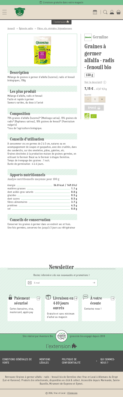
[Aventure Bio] (62, 336)
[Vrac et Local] (20, 12)
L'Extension (72, 393)
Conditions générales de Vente (17, 361)
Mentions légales (44, 361)
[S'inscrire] (91, 283)
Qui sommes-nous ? (107, 361)
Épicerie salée (26, 28)
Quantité (87, 94)
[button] (4, 12)
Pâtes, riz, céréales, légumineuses (54, 28)
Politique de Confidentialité (71, 361)
